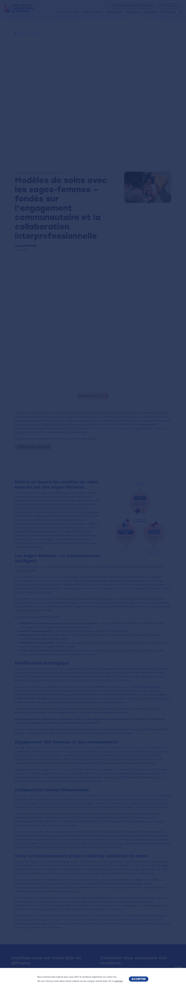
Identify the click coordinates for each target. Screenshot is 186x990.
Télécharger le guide (33, 446)
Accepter (138, 978)
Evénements (168, 12)
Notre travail (114, 12)
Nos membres (92, 12)
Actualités (151, 12)
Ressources (134, 12)
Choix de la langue (168, 6)
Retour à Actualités (29, 33)
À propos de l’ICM (68, 12)
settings (118, 981)
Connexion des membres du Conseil (134, 6)
